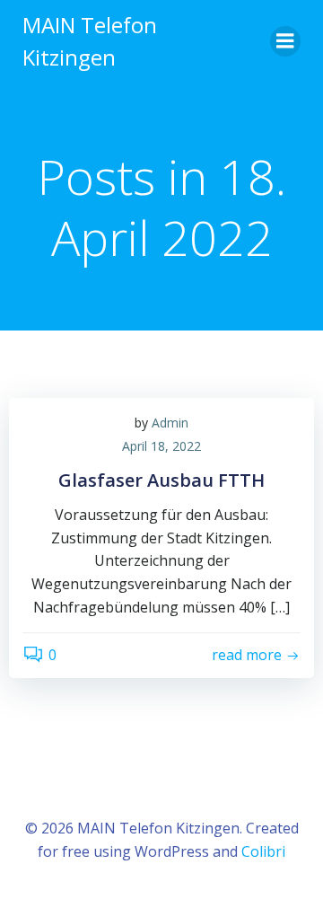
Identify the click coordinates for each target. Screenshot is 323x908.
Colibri (263, 851)
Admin (170, 422)
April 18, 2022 (161, 445)
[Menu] (285, 41)
